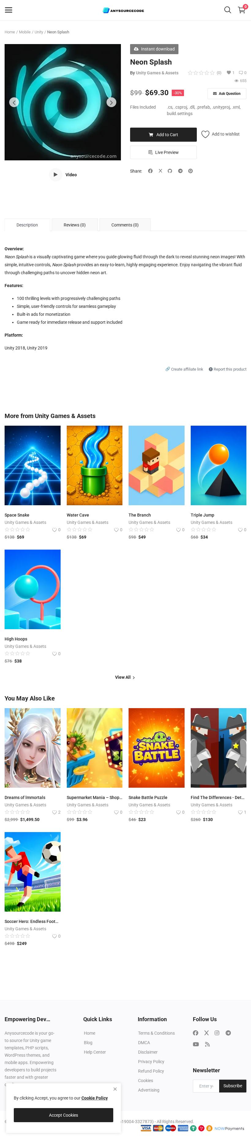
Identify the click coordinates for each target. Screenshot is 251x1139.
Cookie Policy (94, 1098)
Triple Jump (202, 515)
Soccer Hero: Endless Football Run (33, 921)
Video (71, 174)
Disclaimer (148, 1052)
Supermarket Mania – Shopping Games (95, 797)
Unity (39, 32)
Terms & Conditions (156, 1033)
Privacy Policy (151, 1061)
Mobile (25, 32)
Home (10, 32)
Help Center (95, 1052)
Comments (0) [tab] (125, 224)
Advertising (148, 1090)
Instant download (158, 49)
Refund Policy (151, 1071)
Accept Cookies (63, 1115)
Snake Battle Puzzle (148, 797)
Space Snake (17, 515)
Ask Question (229, 93)
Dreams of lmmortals (25, 797)
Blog (88, 1042)
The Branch (140, 515)
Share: (136, 171)
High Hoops (16, 639)
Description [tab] (27, 224)
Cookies (145, 1080)
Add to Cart (167, 134)
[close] (115, 1089)
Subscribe (232, 1085)
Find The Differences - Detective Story (219, 797)
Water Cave (78, 515)
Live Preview (167, 152)
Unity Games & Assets (157, 72)
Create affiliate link (184, 369)
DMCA (144, 1042)
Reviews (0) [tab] (75, 224)
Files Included (143, 107)
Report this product (229, 369)
